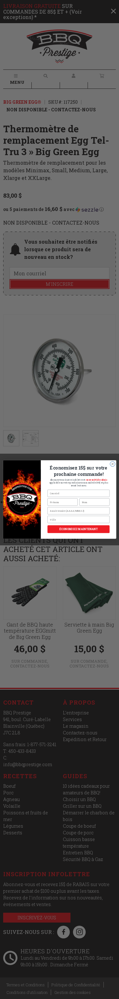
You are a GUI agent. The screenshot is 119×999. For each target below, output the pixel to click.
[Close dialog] (112, 463)
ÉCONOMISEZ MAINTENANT (78, 529)
